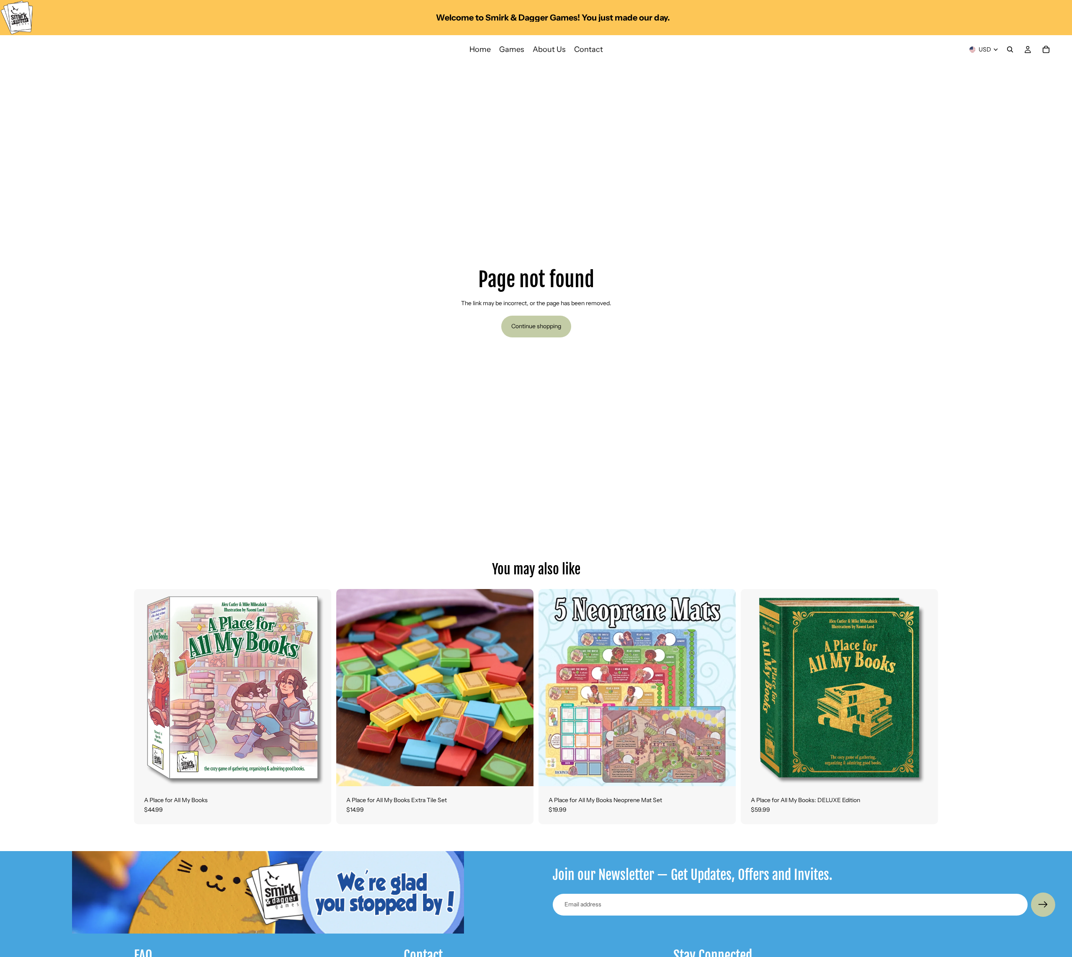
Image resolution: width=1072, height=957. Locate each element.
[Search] (1010, 49)
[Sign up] (1043, 905)
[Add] (318, 773)
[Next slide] (318, 687)
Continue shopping (536, 326)
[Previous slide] (146, 687)
